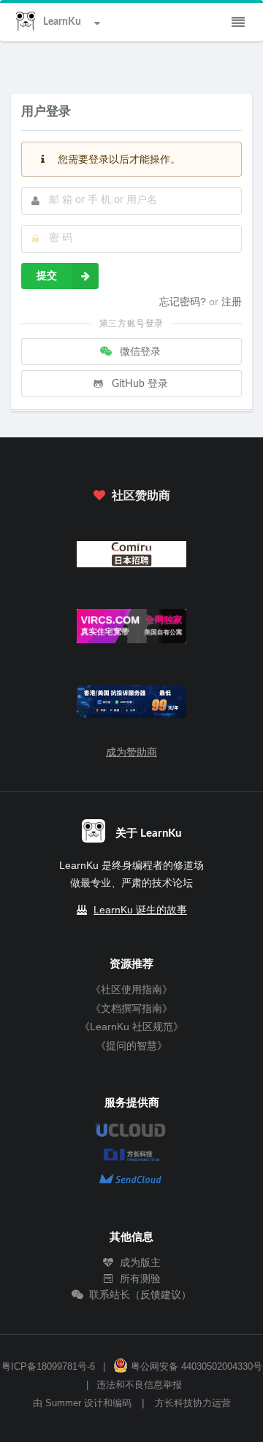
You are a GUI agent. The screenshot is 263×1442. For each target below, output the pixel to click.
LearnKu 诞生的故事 (140, 910)
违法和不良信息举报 (139, 1385)
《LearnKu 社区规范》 (131, 1026)
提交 (47, 276)
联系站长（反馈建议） (138, 1294)
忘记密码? (184, 301)
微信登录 (139, 352)
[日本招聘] (132, 557)
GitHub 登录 (138, 384)
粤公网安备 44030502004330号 (195, 1367)
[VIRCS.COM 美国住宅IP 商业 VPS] (132, 630)
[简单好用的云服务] (132, 704)
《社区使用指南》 (131, 989)
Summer (63, 1403)
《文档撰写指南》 (131, 1008)
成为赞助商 (131, 752)
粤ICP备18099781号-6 (48, 1367)
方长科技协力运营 (193, 1403)
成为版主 (139, 1262)
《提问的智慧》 (131, 1045)
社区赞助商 (139, 496)
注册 (231, 301)
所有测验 (139, 1278)
